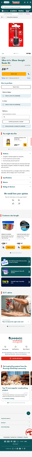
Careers (26, 437)
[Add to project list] (28, 74)
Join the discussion (17, 358)
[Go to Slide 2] (15, 53)
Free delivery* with (22, 13)
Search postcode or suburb (9, 114)
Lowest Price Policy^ (8, 13)
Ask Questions (15, 349)
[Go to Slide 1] (14, 53)
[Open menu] (2, 2)
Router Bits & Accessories (12, 17)
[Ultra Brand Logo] (28, 53)
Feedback (20, 437)
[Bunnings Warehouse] (16, 3)
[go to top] (28, 413)
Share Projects (26, 349)
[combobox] (16, 7)
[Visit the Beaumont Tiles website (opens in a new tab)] (5, 10)
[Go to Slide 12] (23, 326)
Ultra (3, 57)
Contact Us (13, 437)
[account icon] (24, 2)
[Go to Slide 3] (16, 53)
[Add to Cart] (25, 144)
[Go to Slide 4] (17, 53)
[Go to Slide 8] (20, 252)
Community (6, 437)
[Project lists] (27, 2)
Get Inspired (5, 349)
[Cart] (30, 2)
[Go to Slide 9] (19, 326)
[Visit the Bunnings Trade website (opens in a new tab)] (28, 10)
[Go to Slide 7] (19, 252)
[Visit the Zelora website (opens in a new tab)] (13, 10)
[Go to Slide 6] (17, 252)
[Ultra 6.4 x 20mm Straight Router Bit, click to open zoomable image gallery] (16, 35)
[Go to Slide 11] (22, 326)
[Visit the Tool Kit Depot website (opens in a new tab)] (21, 10)
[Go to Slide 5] (16, 252)
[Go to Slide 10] (20, 326)
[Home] (2, 17)
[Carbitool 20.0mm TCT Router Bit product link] (8, 141)
